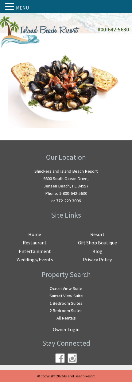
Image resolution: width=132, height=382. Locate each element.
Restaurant (35, 242)
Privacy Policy (97, 259)
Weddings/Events (35, 259)
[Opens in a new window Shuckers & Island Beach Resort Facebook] (60, 358)
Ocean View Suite (66, 288)
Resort (97, 234)
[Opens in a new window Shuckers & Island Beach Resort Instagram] (72, 358)
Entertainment (35, 251)
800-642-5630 (113, 29)
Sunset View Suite (66, 296)
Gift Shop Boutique (97, 242)
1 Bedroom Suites (66, 303)
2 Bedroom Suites (66, 310)
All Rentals (66, 318)
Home (34, 234)
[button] (10, 6)
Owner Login (66, 329)
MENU (22, 8)
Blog (97, 251)
